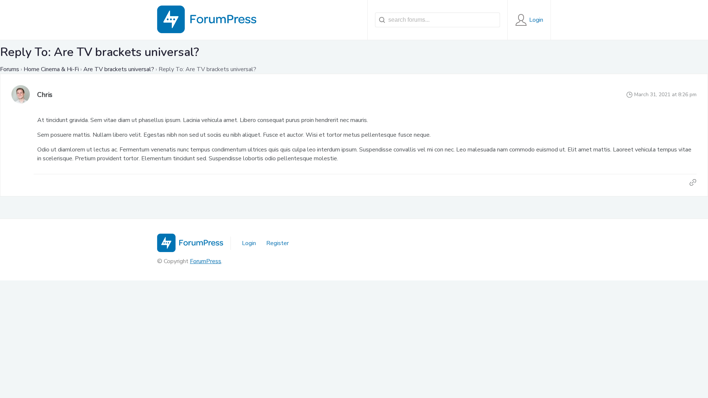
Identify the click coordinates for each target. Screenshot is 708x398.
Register (277, 243)
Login (249, 243)
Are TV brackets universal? (118, 69)
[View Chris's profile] (20, 95)
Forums (9, 69)
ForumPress (205, 261)
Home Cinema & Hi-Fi (51, 69)
